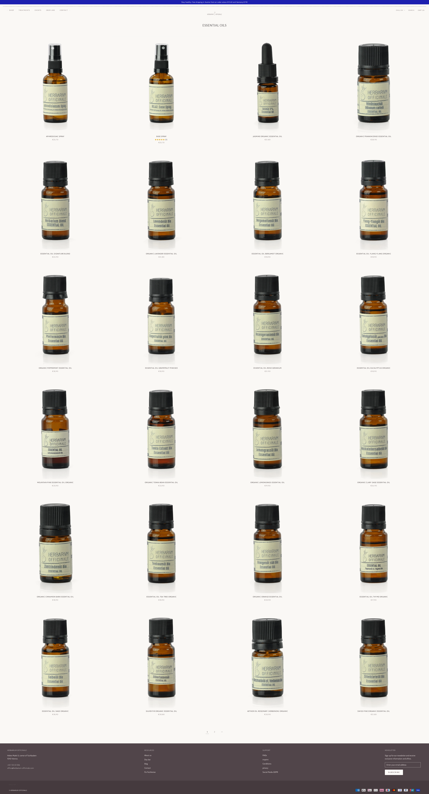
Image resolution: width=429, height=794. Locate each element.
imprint (265, 759)
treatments (24, 10)
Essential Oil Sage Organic (55, 711)
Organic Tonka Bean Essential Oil (161, 482)
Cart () (421, 10)
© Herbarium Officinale (18, 790)
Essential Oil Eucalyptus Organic (373, 368)
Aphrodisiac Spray (55, 136)
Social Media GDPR (270, 772)
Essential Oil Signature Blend (55, 254)
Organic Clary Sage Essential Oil (373, 482)
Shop (11, 10)
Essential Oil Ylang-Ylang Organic (373, 254)
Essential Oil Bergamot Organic (267, 254)
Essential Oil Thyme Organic (374, 597)
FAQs (265, 755)
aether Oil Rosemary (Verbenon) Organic (267, 711)
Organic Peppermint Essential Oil (55, 368)
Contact (64, 10)
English (399, 10)
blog (146, 764)
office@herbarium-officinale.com (20, 768)
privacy (265, 768)
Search (411, 10)
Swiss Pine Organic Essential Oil (374, 711)
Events (38, 10)
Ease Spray (161, 136)
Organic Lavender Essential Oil (161, 254)
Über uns (50, 10)
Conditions (267, 764)
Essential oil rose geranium (267, 368)
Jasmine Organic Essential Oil (267, 136)
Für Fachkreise (150, 772)
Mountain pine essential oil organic (55, 482)
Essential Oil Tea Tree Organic (161, 597)
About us (147, 755)
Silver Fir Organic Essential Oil (161, 711)
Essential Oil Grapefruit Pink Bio (161, 368)
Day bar (147, 759)
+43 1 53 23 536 (13, 765)
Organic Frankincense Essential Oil (373, 136)
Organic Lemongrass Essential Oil (267, 482)
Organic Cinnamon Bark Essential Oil (55, 597)
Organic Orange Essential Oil (267, 597)
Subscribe (394, 772)
